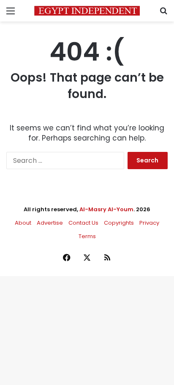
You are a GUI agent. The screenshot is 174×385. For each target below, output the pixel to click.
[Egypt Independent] (87, 11)
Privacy (149, 223)
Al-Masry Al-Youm (106, 209)
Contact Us (83, 223)
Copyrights (119, 223)
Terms (87, 236)
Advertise (50, 223)
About (23, 223)
